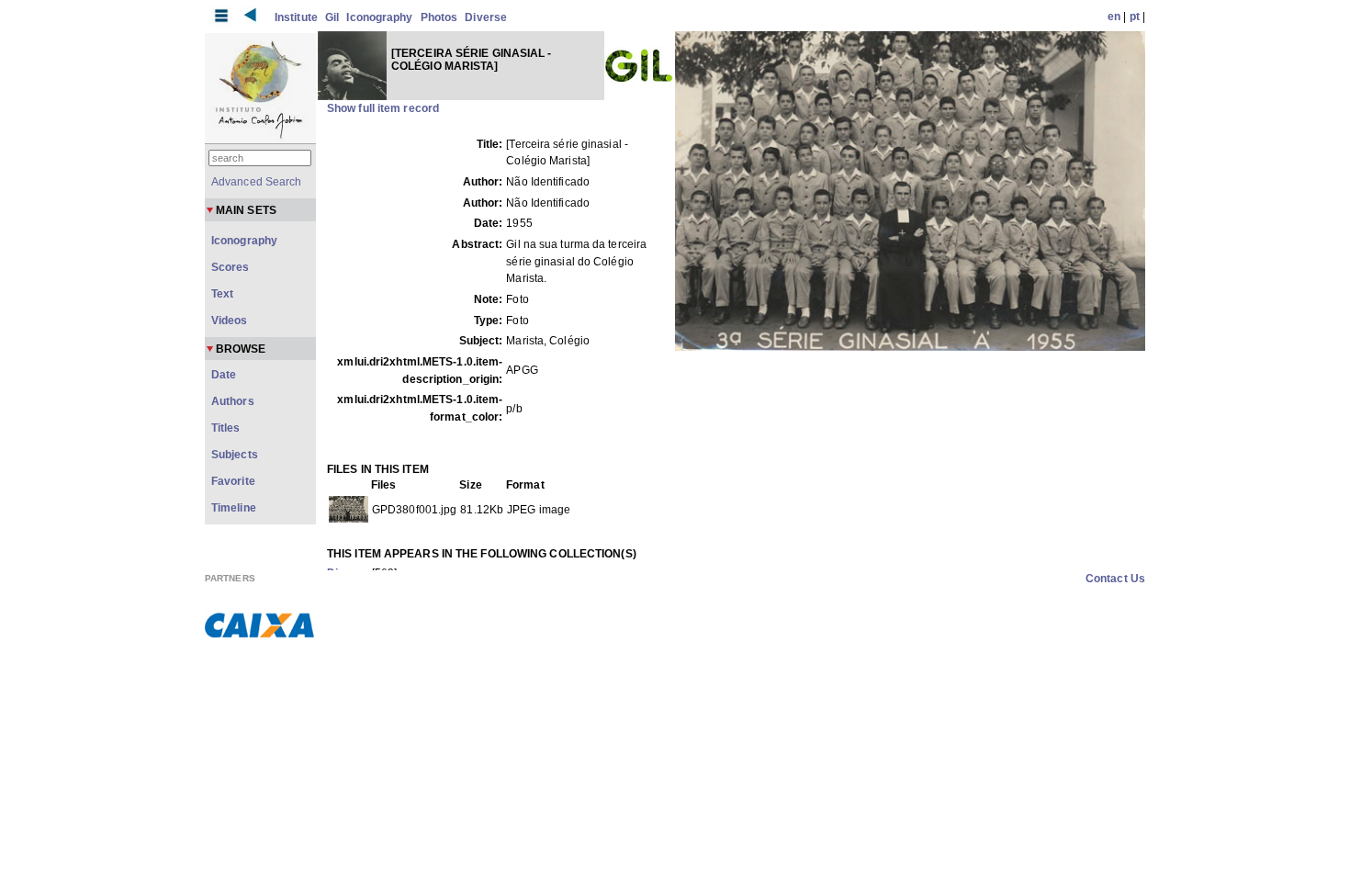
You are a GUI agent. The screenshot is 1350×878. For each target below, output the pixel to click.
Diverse (486, 17)
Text (222, 293)
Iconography (379, 17)
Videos (229, 320)
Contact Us (1115, 578)
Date (223, 374)
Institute (296, 17)
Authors (232, 401)
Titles (226, 428)
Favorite (233, 481)
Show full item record (383, 108)
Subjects (234, 454)
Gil (332, 17)
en (1114, 16)
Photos (439, 17)
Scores (230, 267)
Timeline (233, 507)
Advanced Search (256, 181)
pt (1135, 16)
